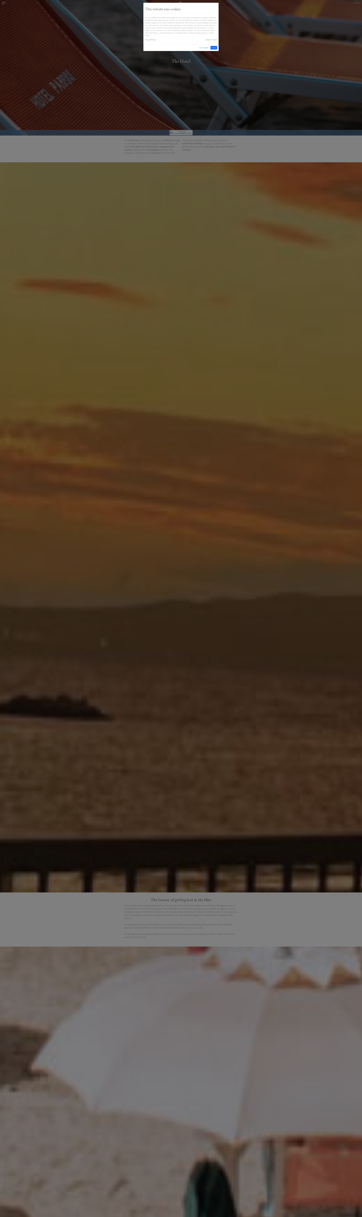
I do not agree (204, 48)
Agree (214, 48)
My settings (150, 39)
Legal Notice (211, 39)
